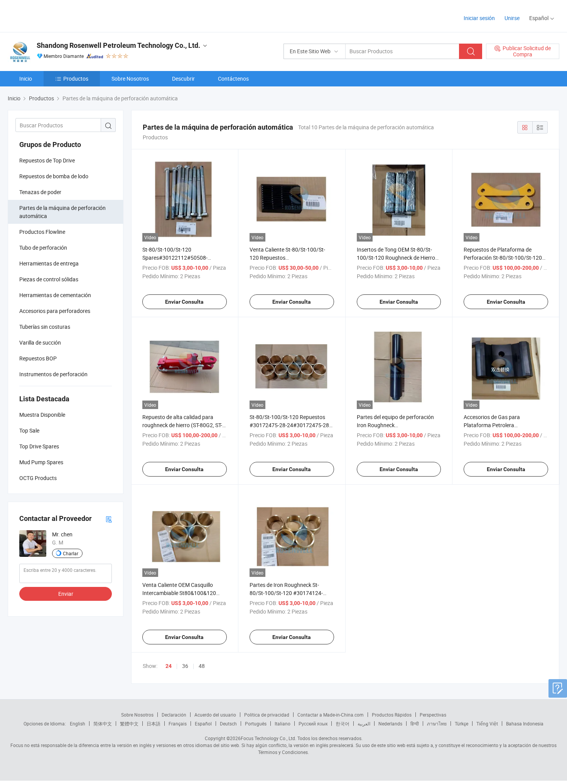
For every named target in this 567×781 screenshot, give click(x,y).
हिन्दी (414, 723)
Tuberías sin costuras (44, 326)
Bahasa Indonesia (524, 723)
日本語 (153, 723)
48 (202, 665)
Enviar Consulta (184, 302)
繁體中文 (129, 723)
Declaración (174, 715)
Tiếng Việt (487, 723)
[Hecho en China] (57, 15)
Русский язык (313, 723)
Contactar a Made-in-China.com (330, 715)
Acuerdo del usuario (215, 715)
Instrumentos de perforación (53, 374)
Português (256, 723)
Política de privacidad (266, 715)
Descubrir (183, 78)
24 (168, 666)
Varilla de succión (40, 342)
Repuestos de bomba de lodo (53, 176)
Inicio (25, 78)
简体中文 (102, 723)
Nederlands (390, 723)
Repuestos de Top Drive (47, 160)
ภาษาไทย (437, 723)
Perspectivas (433, 715)
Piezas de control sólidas (48, 279)
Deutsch (228, 723)
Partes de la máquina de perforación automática (62, 212)
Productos (75, 78)
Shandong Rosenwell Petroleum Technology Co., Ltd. (118, 45)
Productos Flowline (42, 231)
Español (203, 723)
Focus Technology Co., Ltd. (268, 738)
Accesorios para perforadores (54, 310)
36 (185, 665)
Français (178, 723)
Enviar (65, 593)
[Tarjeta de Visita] (109, 519)
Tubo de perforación (43, 247)
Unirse (512, 18)
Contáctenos (233, 78)
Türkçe (461, 723)
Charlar (70, 553)
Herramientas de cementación (55, 295)
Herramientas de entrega (49, 263)
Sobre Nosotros (130, 78)
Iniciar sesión (479, 18)
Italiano (282, 723)
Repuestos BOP (38, 358)
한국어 (342, 723)
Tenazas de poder (40, 192)
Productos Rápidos (392, 715)
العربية (364, 723)
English (77, 723)
